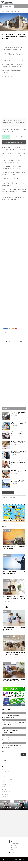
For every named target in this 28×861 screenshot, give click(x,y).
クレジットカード (6, 774)
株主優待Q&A (5, 789)
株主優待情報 (5, 794)
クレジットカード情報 (7, 779)
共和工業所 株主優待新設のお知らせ (14, 142)
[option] (7, 805)
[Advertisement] (14, 98)
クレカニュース (5, 771)
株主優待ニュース (8, 6)
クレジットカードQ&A (7, 776)
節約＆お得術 (5, 796)
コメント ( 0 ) (7, 492)
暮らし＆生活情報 (6, 784)
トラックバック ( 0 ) (20, 492)
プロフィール (14, 849)
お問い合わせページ (14, 847)
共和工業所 (5, 334)
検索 (3, 751)
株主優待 (10, 334)
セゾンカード (5, 781)
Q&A (3, 769)
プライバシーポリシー (13, 845)
